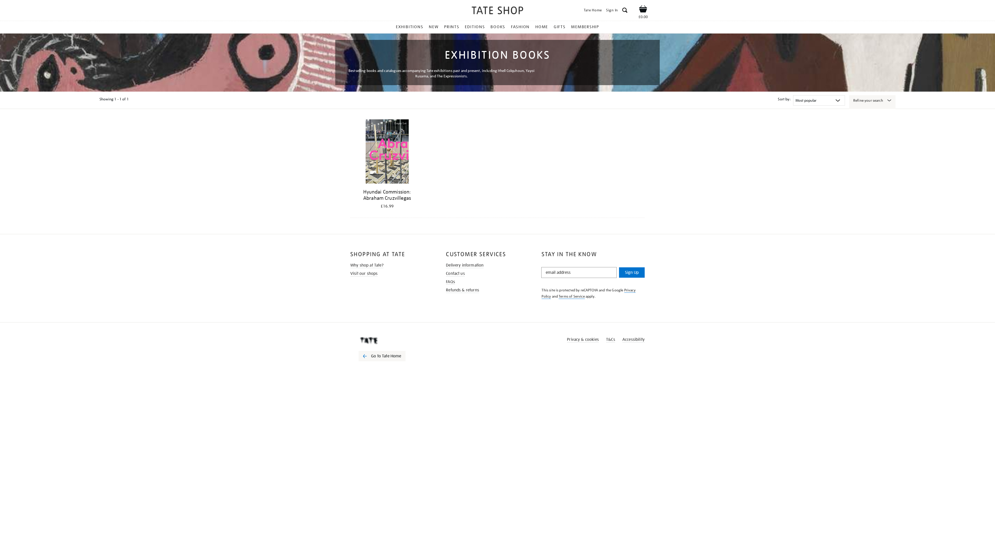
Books (498, 27)
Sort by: (784, 99)
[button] (625, 11)
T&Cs (610, 339)
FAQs (450, 281)
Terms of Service (572, 296)
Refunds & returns (462, 290)
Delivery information (465, 265)
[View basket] (643, 9)
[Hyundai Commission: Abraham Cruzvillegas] (387, 152)
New (433, 27)
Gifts (560, 27)
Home (541, 27)
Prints (451, 27)
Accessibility (633, 339)
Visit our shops (364, 273)
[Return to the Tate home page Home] (497, 11)
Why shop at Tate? (366, 265)
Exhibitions (409, 27)
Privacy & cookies (583, 339)
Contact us (455, 273)
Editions (475, 27)
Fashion (520, 27)
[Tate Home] (391, 340)
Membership (585, 27)
